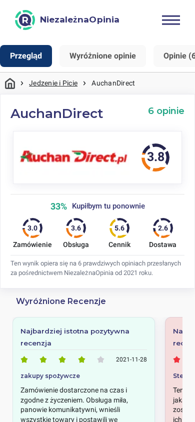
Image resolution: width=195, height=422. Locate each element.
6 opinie (166, 110)
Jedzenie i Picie (53, 83)
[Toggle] (171, 20)
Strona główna (10, 83)
